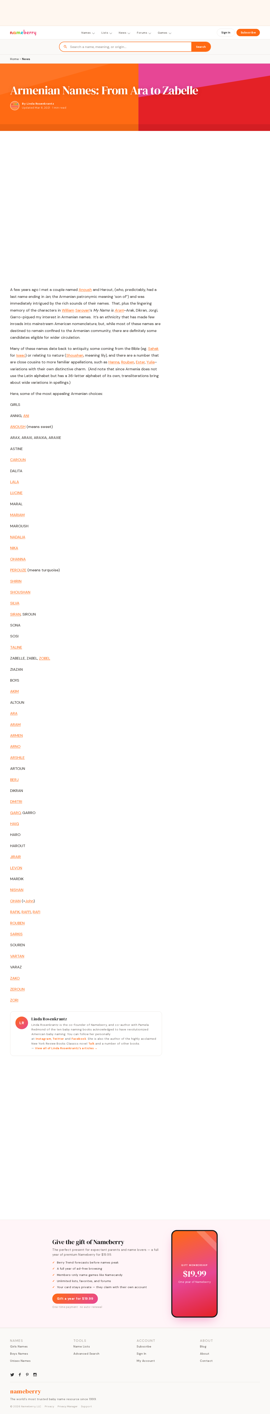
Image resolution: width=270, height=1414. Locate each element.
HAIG (14, 823)
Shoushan (74, 355)
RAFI (36, 911)
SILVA (14, 603)
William (68, 310)
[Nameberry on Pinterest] (27, 1374)
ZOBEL (44, 658)
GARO (15, 812)
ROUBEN (17, 923)
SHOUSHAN (20, 592)
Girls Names (19, 1346)
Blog (203, 1346)
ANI (26, 415)
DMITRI (16, 801)
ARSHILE (17, 757)
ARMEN (16, 735)
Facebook (79, 1039)
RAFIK (15, 911)
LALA (14, 481)
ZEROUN (17, 989)
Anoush (85, 289)
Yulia (151, 362)
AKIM (14, 691)
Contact (206, 1361)
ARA (14, 713)
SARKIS (16, 934)
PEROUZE (18, 570)
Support (86, 1406)
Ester (140, 362)
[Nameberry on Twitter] (12, 1374)
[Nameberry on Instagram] (35, 1374)
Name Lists (81, 1346)
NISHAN (16, 889)
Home (14, 59)
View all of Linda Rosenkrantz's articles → (66, 1048)
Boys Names (19, 1353)
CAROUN (18, 459)
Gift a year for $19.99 (75, 1299)
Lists (104, 33)
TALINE (16, 647)
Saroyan (82, 310)
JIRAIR (15, 856)
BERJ (14, 779)
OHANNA (18, 559)
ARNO (15, 746)
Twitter (58, 1039)
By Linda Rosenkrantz (38, 103)
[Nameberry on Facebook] (20, 1374)
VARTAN (17, 956)
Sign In (225, 32)
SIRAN (15, 614)
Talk (91, 1043)
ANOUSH (18, 426)
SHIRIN (16, 581)
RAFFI (26, 911)
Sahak (153, 348)
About (204, 1353)
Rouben (127, 362)
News (122, 33)
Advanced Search (86, 1353)
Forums (142, 33)
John (29, 901)
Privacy (49, 1406)
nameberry (25, 1391)
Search (201, 47)
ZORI (14, 1000)
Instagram (43, 1039)
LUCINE (16, 492)
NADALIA (17, 537)
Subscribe (248, 32)
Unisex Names (20, 1361)
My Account (146, 1361)
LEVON (16, 867)
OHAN (15, 901)
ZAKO (15, 978)
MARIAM (17, 514)
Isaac (20, 355)
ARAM (15, 724)
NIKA (14, 547)
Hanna (113, 362)
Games (162, 33)
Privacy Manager (68, 1406)
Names (86, 33)
